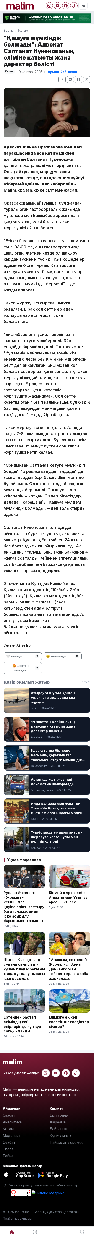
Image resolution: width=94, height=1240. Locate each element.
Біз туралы (59, 1115)
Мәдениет (12, 1135)
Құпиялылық (60, 1135)
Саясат (9, 1115)
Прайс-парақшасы (17, 1218)
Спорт (8, 1149)
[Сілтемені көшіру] (62, 79)
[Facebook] (65, 5)
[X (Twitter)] (86, 79)
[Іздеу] (82, 1232)
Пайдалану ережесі (67, 1142)
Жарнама (58, 1122)
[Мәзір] (35, 1232)
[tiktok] (76, 1073)
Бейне (8, 1156)
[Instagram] (49, 5)
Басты (8, 30)
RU (83, 6)
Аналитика (12, 1122)
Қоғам (23, 30)
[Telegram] (70, 79)
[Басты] (12, 1232)
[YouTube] (57, 5)
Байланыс (58, 1128)
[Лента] (58, 1232)
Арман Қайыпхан (62, 72)
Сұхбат (9, 1142)
